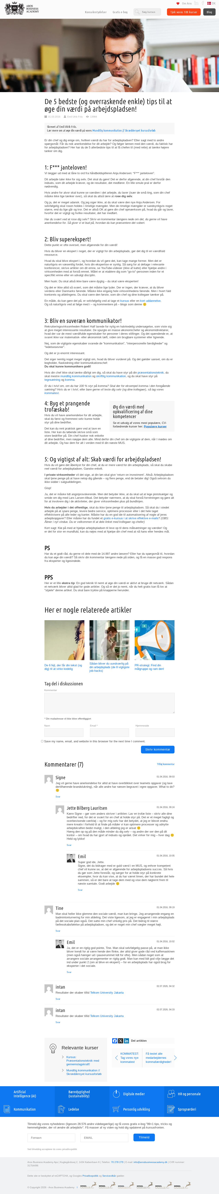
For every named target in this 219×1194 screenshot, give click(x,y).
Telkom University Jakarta (107, 992)
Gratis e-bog (120, 12)
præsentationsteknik (151, 372)
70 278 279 (117, 1162)
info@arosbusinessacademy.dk (150, 1162)
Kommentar (50, 690)
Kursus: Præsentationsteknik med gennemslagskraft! (82, 1060)
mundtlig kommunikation (75, 376)
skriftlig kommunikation (111, 376)
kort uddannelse (150, 300)
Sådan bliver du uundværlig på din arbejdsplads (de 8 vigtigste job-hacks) (109, 667)
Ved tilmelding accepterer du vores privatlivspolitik (52, 1149)
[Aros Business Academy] (21, 8)
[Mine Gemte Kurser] (177, 4)
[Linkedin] (126, 1040)
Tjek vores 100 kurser (183, 12)
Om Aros (187, 3)
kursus (124, 300)
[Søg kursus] (147, 11)
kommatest (51, 393)
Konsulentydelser (96, 12)
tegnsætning (52, 379)
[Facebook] (203, 2)
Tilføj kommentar (166, 764)
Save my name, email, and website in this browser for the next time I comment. (94, 741)
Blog (209, 12)
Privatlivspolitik (90, 1175)
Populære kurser (155, 426)
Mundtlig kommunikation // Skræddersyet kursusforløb (123, 130)
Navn (47, 725)
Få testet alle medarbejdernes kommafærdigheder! (158, 1058)
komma (69, 379)
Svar (58, 796)
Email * (94, 725)
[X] (120, 1040)
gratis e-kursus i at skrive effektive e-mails (131, 518)
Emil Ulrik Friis (75, 116)
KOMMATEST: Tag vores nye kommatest (129, 1058)
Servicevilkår (109, 1175)
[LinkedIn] (196, 2)
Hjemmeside (142, 725)
